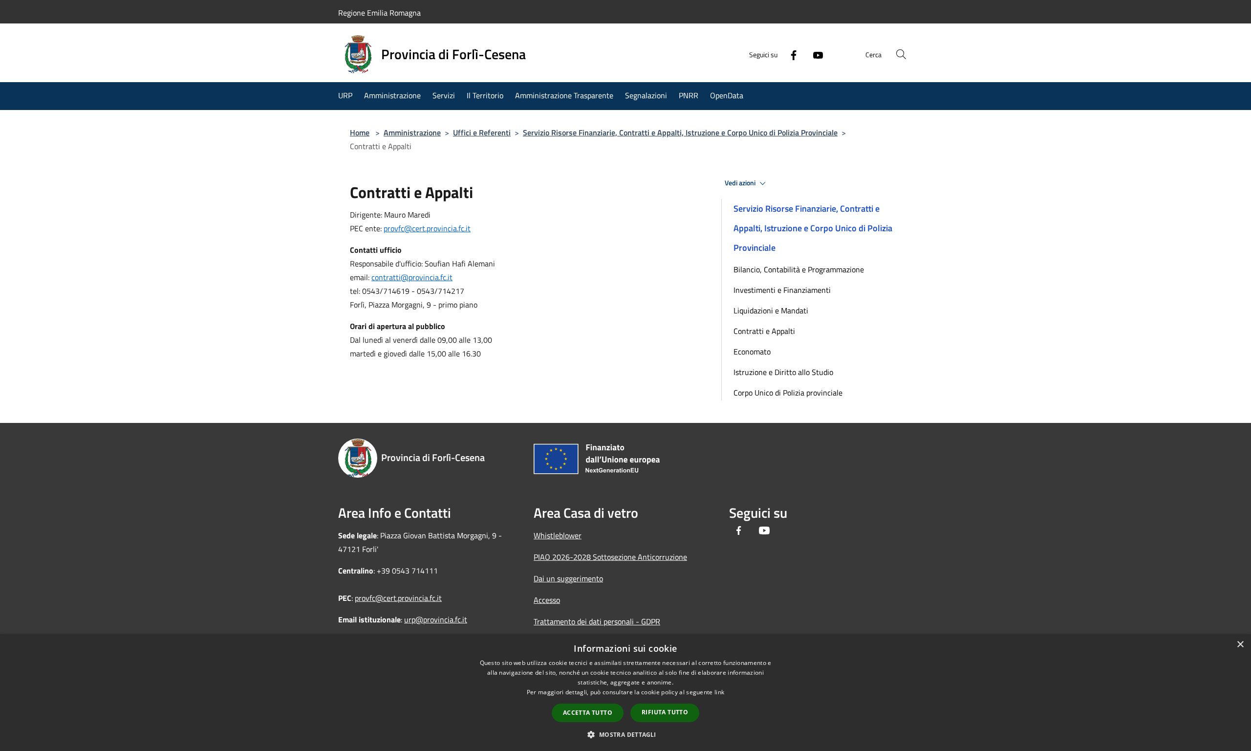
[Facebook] (789, 54)
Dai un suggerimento (568, 578)
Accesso (547, 600)
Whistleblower (558, 535)
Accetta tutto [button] (587, 712)
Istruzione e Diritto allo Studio (783, 372)
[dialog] (625, 692)
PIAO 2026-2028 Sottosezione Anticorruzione (610, 557)
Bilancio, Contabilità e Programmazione (798, 269)
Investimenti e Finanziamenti (782, 290)
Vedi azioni (741, 182)
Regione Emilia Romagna (379, 13)
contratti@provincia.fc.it (412, 277)
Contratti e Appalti (764, 331)
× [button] (1240, 644)
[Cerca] (901, 54)
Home (359, 132)
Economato (752, 351)
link (719, 692)
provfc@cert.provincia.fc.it (427, 228)
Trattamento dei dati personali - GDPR (597, 621)
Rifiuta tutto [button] (665, 712)
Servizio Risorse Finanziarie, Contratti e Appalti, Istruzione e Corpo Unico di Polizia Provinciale (680, 132)
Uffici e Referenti (482, 132)
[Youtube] (814, 54)
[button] (625, 734)
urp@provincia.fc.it (435, 619)
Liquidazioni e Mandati (770, 310)
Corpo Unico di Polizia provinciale (787, 392)
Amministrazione (412, 132)
